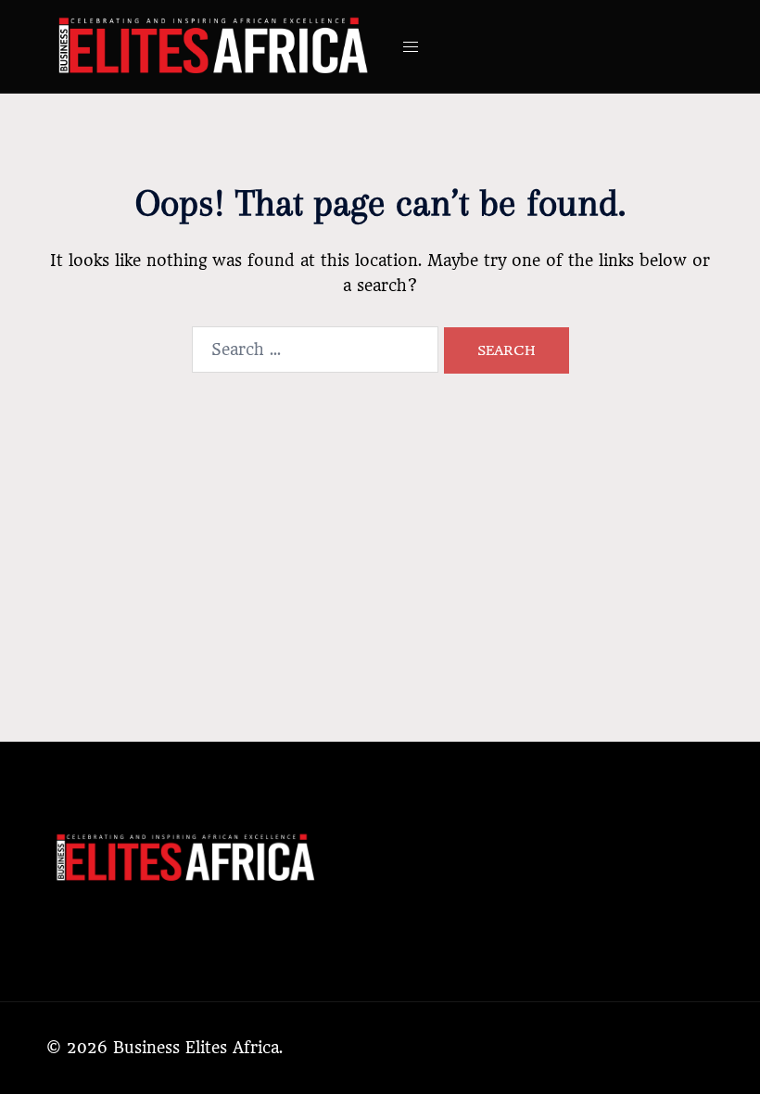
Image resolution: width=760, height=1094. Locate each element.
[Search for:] (315, 349)
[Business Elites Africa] (213, 45)
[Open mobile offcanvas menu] (410, 46)
